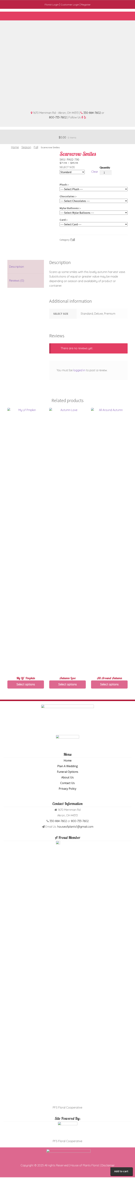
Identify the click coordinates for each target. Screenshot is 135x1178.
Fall (36, 147)
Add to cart (121, 1171)
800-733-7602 (58, 117)
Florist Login (52, 4)
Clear (94, 171)
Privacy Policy (67, 789)
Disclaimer (108, 1165)
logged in (79, 370)
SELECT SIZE (67, 167)
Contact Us (67, 783)
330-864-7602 (92, 112)
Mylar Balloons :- (70, 208)
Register (86, 4)
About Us (67, 777)
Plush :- (64, 184)
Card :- (64, 219)
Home (15, 147)
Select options (26, 684)
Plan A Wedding (67, 766)
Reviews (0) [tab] (16, 280)
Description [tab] (16, 266)
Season (26, 147)
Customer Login (70, 4)
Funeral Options (67, 772)
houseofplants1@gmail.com (75, 826)
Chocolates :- (68, 196)
